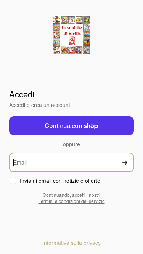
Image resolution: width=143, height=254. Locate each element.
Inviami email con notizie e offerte (60, 180)
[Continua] (124, 162)
